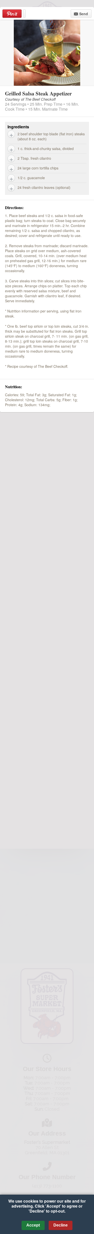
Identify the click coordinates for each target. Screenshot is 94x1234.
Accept (33, 1225)
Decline (60, 1225)
